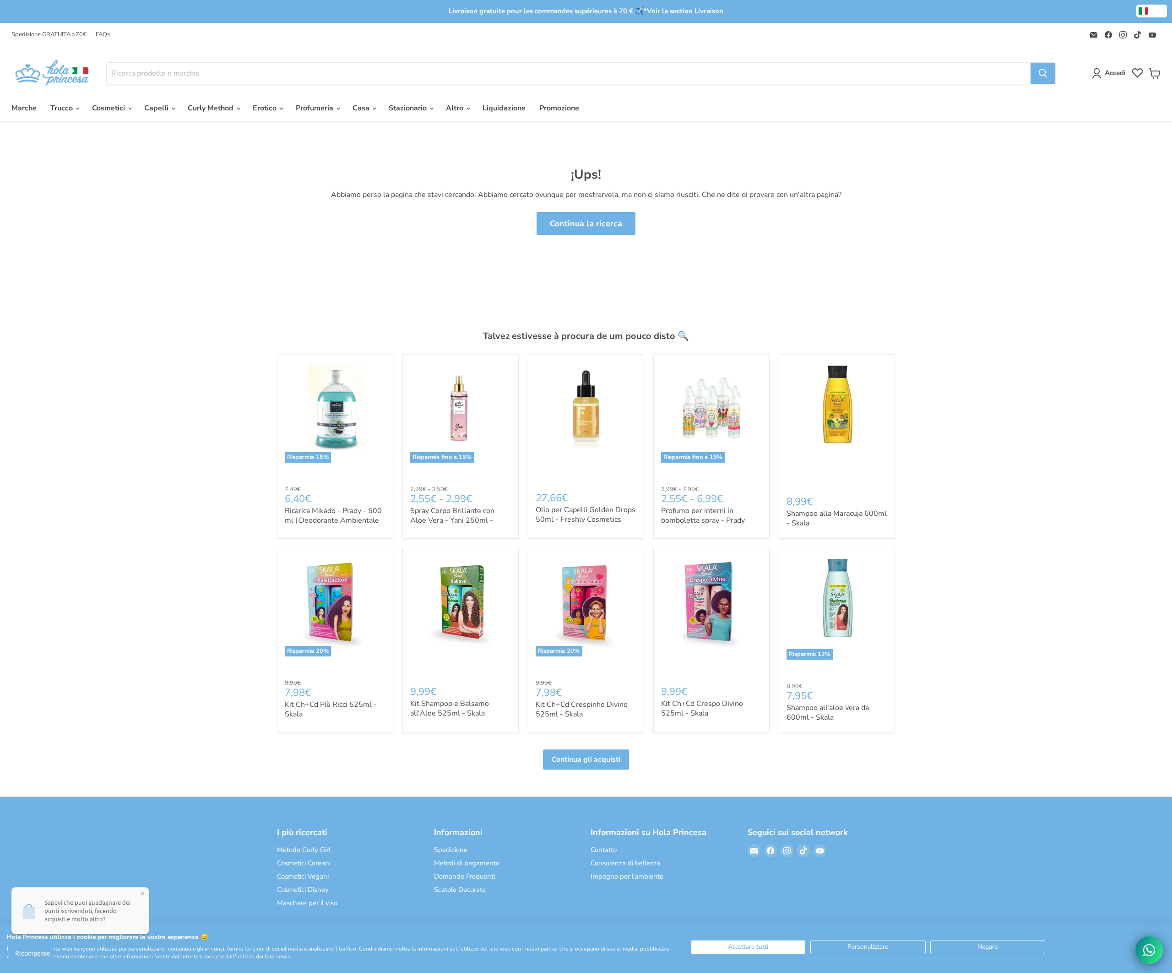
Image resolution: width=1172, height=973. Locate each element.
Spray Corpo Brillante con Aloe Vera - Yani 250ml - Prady (452, 520)
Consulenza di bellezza (625, 863)
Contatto (604, 849)
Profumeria (315, 108)
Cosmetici (109, 108)
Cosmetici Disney (303, 889)
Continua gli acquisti (586, 759)
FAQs (103, 34)
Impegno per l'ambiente (627, 876)
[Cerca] (1043, 73)
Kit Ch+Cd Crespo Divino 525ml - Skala (702, 708)
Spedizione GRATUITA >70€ (49, 34)
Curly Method (211, 108)
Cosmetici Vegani (303, 876)
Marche (24, 108)
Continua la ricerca (586, 223)
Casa (362, 108)
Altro (455, 108)
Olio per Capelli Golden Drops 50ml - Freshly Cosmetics (585, 515)
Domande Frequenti (464, 876)
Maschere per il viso (307, 902)
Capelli (157, 108)
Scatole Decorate (460, 889)
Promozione (559, 108)
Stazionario (409, 108)
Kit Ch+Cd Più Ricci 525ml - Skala (331, 709)
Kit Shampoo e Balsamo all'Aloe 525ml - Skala (449, 708)
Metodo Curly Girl (304, 849)
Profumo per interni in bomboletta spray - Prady (703, 515)
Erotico (265, 108)
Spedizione (450, 849)
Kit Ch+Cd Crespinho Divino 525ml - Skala (582, 709)
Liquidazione (504, 108)
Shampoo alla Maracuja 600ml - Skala (837, 518)
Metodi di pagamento (466, 863)
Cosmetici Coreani (304, 863)
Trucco (62, 108)
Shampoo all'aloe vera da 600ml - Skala (828, 712)
